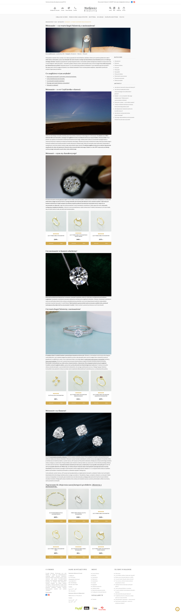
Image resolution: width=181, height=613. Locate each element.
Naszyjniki (117, 72)
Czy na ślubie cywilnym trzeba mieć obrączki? (125, 575)
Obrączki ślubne (62, 17)
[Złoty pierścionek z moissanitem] (56, 221)
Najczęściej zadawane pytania (98, 590)
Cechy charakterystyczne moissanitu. (56, 78)
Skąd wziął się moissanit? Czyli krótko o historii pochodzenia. (62, 76)
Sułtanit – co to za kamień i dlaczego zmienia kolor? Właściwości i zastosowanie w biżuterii (123, 98)
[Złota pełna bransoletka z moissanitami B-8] (56, 499)
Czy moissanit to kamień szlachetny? (55, 80)
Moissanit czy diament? (52, 85)
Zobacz (61, 243)
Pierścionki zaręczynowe (78, 17)
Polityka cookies (95, 588)
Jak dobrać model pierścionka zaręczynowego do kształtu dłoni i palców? (123, 91)
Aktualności (73, 53)
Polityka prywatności (96, 586)
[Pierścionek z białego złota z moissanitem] (78, 499)
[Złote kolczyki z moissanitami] (56, 381)
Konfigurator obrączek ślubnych (99, 592)
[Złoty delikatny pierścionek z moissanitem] (78, 535)
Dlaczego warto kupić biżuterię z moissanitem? (58, 83)
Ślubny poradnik (119, 80)
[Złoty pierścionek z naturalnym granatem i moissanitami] (101, 381)
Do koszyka (51, 243)
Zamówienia (95, 577)
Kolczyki (117, 67)
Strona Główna (95, 573)
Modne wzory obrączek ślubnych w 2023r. (124, 577)
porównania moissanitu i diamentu (58, 457)
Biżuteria (92, 17)
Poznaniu (94, 599)
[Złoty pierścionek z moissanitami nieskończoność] (78, 381)
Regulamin (94, 584)
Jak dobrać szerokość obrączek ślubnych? (125, 87)
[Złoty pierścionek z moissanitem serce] (56, 535)
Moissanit (85, 53)
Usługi (121, 17)
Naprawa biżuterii (111, 17)
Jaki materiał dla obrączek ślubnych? (123, 593)
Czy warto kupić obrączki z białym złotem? (124, 579)
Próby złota (117, 573)
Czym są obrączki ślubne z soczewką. (123, 588)
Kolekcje (100, 17)
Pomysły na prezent (119, 78)
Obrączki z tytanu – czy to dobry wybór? (124, 102)
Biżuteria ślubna (118, 65)
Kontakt (94, 582)
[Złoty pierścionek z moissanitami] (101, 221)
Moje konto (94, 579)
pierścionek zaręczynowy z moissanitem (95, 359)
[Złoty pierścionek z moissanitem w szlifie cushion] (78, 221)
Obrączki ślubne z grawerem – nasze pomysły (125, 599)
